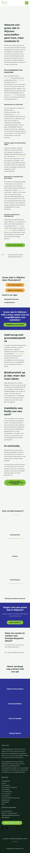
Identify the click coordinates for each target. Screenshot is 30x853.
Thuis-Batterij (6, 795)
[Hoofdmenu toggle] (26, 3)
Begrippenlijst (6, 800)
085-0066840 (6, 817)
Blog (3, 804)
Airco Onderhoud (7, 791)
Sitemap (15, 841)
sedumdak (7, 78)
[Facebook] (3, 828)
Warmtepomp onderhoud (9, 787)
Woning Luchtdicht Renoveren (11, 798)
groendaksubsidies (19, 353)
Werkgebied (5, 802)
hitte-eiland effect (20, 156)
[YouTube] (7, 828)
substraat (18, 226)
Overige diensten (9, 302)
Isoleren (15, 556)
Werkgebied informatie (11, 299)
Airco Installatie (6, 793)
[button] (15, 299)
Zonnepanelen (15, 535)
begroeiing (19, 80)
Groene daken (6, 789)
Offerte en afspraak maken (12, 822)
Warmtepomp (15, 580)
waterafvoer (17, 114)
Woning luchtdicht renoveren (15, 598)
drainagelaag (8, 230)
